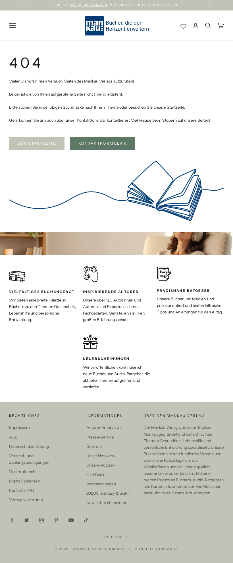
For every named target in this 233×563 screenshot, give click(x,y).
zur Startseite (36, 143)
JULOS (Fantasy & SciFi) (108, 493)
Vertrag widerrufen (26, 499)
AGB (13, 437)
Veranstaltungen (101, 483)
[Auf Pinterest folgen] (56, 520)
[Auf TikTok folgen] (86, 520)
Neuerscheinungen (88, 5)
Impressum (19, 427)
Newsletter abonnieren (106, 502)
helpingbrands (161, 549)
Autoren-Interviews (104, 427)
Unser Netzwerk (100, 455)
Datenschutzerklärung (29, 446)
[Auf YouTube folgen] (71, 520)
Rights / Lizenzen (24, 481)
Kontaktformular (102, 143)
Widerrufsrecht (23, 471)
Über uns (94, 446)
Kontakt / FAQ (21, 490)
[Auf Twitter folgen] (27, 520)
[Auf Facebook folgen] (12, 520)
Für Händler (96, 474)
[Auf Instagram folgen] (41, 520)
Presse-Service (100, 437)
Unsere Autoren (100, 465)
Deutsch (113, 537)
